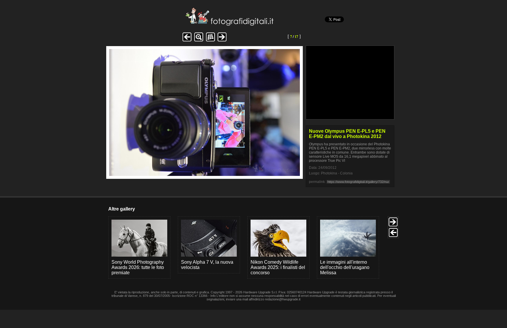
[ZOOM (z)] (198, 40)
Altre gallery (121, 208)
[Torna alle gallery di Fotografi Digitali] (189, 23)
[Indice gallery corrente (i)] (210, 40)
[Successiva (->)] (222, 40)
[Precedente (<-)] (187, 40)
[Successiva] (204, 174)
